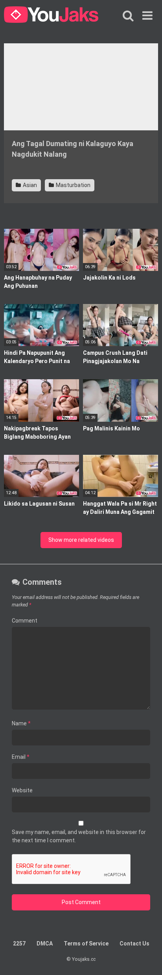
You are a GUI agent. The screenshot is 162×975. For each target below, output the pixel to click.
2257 (19, 943)
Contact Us (134, 943)
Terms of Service (86, 943)
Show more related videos (81, 540)
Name (21, 723)
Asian (29, 185)
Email (20, 757)
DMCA (45, 943)
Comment (24, 620)
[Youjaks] (51, 15)
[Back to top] (147, 959)
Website (22, 790)
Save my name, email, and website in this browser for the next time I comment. (79, 836)
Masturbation (72, 185)
